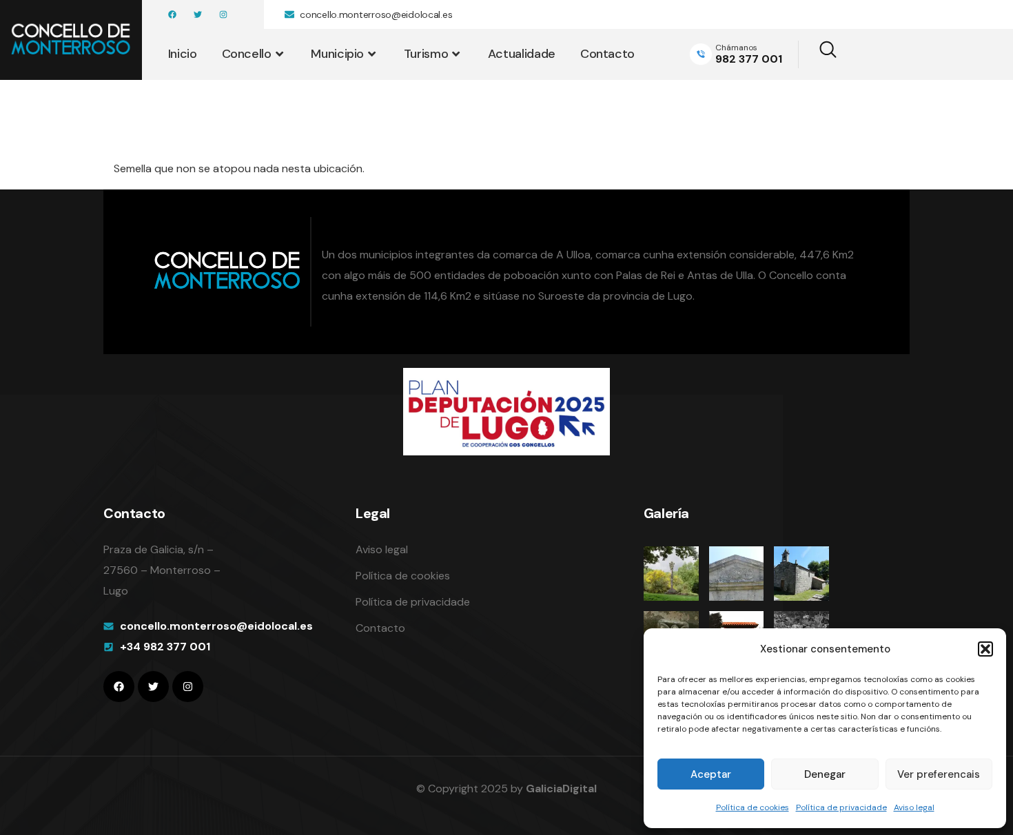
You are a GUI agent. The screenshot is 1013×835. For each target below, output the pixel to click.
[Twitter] (198, 14)
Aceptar (710, 774)
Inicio (182, 53)
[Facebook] (172, 14)
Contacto (607, 53)
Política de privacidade (841, 807)
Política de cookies (752, 807)
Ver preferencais (938, 774)
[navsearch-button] (819, 54)
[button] (985, 649)
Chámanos (736, 47)
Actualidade (521, 53)
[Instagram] (223, 14)
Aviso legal (914, 807)
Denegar (825, 774)
